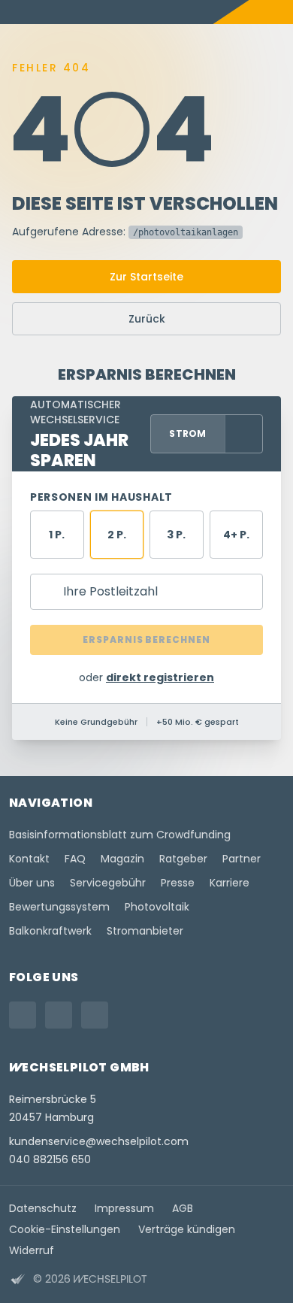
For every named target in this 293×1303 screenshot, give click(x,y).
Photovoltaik (157, 906)
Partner (241, 858)
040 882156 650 (50, 1159)
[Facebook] (58, 1015)
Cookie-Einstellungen (64, 1229)
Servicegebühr (108, 882)
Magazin (122, 858)
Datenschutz (43, 1208)
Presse (178, 882)
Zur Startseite (146, 276)
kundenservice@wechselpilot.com (99, 1141)
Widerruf (31, 1250)
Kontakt (29, 858)
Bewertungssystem (59, 906)
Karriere (229, 882)
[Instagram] (22, 1015)
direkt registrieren (160, 677)
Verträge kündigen (186, 1229)
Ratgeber (183, 858)
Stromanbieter (145, 930)
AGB (182, 1208)
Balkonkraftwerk (50, 930)
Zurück (146, 318)
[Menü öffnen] (281, 12)
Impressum (124, 1208)
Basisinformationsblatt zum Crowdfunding (120, 834)
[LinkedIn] (94, 1015)
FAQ (75, 858)
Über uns (32, 882)
